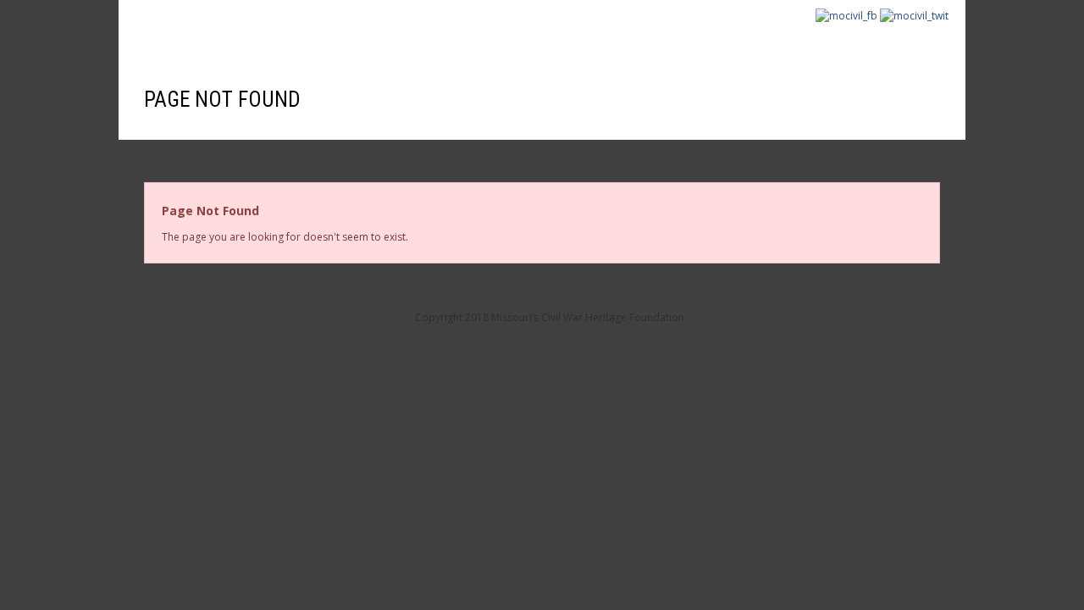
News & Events (867, 36)
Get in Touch (750, 36)
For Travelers (496, 36)
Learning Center (626, 36)
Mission (217, 36)
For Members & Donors (345, 36)
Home (150, 36)
